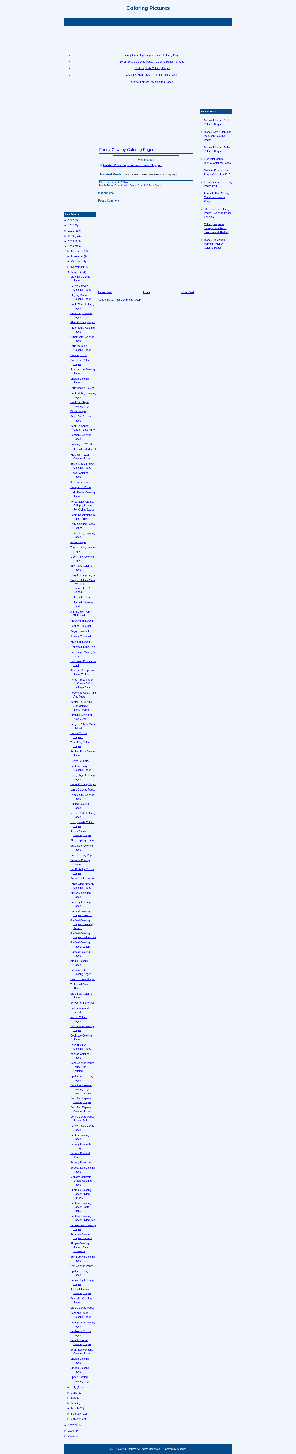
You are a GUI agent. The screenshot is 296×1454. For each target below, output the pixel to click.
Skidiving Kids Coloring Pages (152, 68)
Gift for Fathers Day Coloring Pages (152, 81)
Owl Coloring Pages (81, 1265)
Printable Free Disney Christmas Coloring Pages (216, 197)
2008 (71, 246)
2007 (71, 1425)
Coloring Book (78, 355)
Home (146, 292)
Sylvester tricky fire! (82, 1002)
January (76, 1418)
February (76, 1413)
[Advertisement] (148, 21)
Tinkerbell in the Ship (82, 646)
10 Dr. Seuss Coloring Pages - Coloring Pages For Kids (152, 61)
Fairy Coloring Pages (82, 575)
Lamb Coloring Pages (82, 789)
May (73, 1397)
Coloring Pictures (148, 8)
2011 (71, 230)
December (77, 251)
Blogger (181, 1448)
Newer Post (105, 292)
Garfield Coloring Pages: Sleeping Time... (81, 924)
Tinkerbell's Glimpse (82, 597)
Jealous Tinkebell (80, 636)
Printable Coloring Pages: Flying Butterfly (80, 1193)
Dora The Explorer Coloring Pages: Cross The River (81, 1089)
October (76, 261)
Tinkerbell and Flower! (83, 449)
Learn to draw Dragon (82, 979)
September (77, 266)
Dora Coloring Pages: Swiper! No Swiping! (82, 1066)
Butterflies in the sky (82, 878)
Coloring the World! (81, 444)
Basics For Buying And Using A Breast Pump (81, 705)
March (75, 1408)
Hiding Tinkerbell (80, 641)
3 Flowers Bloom (80, 482)
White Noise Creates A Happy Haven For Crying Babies (82, 505)
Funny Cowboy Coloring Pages (126, 149)
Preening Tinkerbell (81, 620)
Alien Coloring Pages (82, 322)
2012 (71, 225)
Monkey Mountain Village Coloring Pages (81, 1180)
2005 (71, 1435)
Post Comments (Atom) (128, 299)
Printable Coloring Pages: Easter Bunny (80, 1207)
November (77, 256)
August (75, 272)
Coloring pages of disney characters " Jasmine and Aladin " (216, 228)
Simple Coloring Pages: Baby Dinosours (79, 1247)
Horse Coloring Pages (83, 784)
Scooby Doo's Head (81, 1162)
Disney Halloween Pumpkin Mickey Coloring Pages (214, 243)
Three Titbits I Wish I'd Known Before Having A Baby (81, 683)
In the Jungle (78, 542)
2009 (71, 241)
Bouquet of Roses (80, 487)
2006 (71, 1430)
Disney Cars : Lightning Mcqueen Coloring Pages (152, 55)
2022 (71, 220)
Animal (110, 185)
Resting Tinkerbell (80, 625)
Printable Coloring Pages (149, 185)
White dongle (78, 411)
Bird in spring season (82, 840)
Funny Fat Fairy (79, 760)
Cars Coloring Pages (82, 1307)
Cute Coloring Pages (82, 855)
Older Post (187, 292)
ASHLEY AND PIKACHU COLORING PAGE (152, 75)
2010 (71, 236)
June (74, 1392)
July (73, 1387)
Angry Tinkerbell (79, 631)
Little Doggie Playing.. (83, 387)
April (73, 1403)
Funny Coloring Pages (125, 185)
